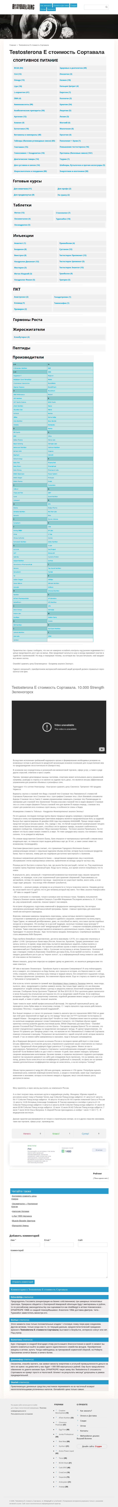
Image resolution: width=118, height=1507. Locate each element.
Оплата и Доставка (61, 5)
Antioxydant (63, 1482)
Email (47, 1240)
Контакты (51, 9)
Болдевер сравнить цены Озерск (24, 1197)
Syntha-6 (62, 1446)
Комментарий (17, 1250)
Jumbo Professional (66, 1434)
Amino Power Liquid (66, 1451)
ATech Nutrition (64, 1417)
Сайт (80, 1240)
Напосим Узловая (20, 1211)
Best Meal (62, 1441)
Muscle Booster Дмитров (23, 1220)
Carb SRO (63, 1467)
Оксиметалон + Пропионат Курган (24, 1205)
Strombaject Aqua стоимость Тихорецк (69, 983)
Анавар (62, 1486)
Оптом (43, 9)
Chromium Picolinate (61, 1423)
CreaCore (62, 1472)
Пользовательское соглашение (22, 1414)
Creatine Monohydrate (60, 1411)
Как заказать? (46, 5)
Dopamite (62, 1477)
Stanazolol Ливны (20, 1225)
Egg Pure (62, 1429)
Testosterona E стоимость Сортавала (34, 45)
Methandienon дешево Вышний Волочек (88, 1437)
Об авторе (99, 1150)
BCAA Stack (63, 1463)
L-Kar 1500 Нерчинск (22, 1215)
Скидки (73, 5)
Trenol (61, 1458)
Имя (13, 1240)
